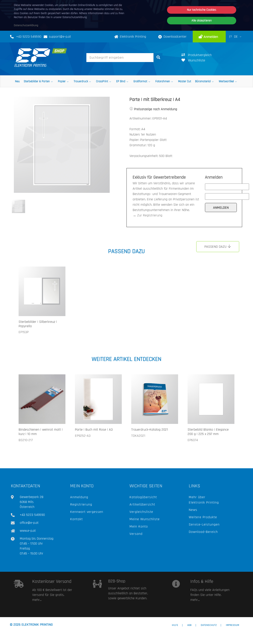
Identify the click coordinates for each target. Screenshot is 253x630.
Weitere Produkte (203, 517)
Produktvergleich (200, 55)
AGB (189, 625)
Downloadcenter (175, 36)
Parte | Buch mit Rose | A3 (94, 429)
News (193, 510)
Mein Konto (138, 526)
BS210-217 (26, 440)
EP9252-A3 (83, 435)
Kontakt (76, 519)
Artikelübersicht (142, 504)
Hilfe (175, 625)
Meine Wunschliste (144, 519)
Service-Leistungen (204, 524)
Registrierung (81, 504)
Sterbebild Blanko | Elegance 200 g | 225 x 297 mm (208, 431)
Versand (136, 534)
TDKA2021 (138, 435)
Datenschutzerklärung (26, 25)
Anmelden (210, 36)
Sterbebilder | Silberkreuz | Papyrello (38, 323)
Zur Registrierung (149, 215)
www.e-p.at (28, 530)
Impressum (232, 625)
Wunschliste (196, 60)
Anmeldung (79, 497)
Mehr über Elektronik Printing (204, 500)
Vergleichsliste (141, 512)
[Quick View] (57, 307)
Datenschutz (209, 625)
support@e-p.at (60, 36)
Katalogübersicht (143, 497)
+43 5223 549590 (28, 36)
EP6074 (193, 440)
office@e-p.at (29, 522)
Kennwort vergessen (86, 512)
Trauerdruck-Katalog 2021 (149, 429)
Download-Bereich (203, 532)
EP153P (24, 332)
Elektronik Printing (133, 36)
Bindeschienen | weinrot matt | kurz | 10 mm (41, 431)
